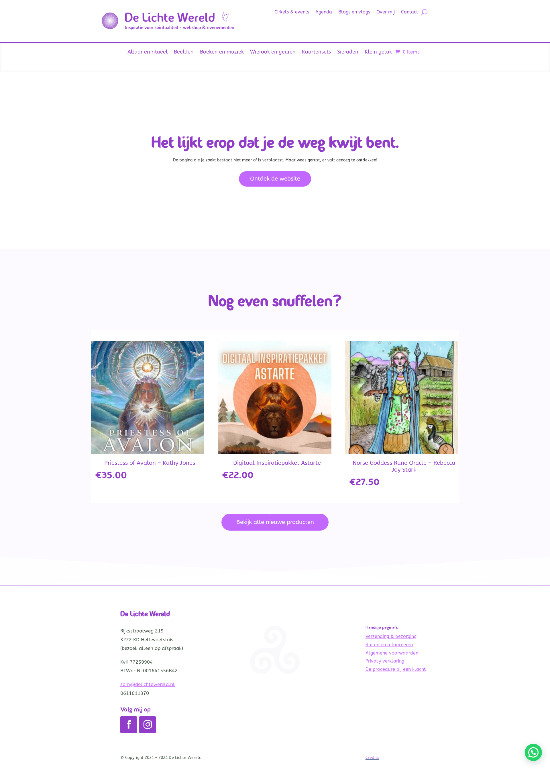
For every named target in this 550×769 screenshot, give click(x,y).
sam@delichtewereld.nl (147, 684)
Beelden (184, 52)
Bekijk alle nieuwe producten (275, 522)
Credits (372, 757)
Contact (409, 12)
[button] (533, 752)
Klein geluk (378, 52)
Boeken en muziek (222, 52)
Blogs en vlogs (354, 12)
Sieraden (347, 52)
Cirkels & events (291, 12)
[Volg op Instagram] (147, 724)
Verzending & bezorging (391, 636)
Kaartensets (316, 52)
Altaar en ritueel (147, 52)
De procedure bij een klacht (396, 669)
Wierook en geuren (273, 52)
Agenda (323, 12)
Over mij (385, 12)
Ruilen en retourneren (389, 644)
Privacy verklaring (385, 661)
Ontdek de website (275, 178)
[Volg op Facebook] (128, 724)
